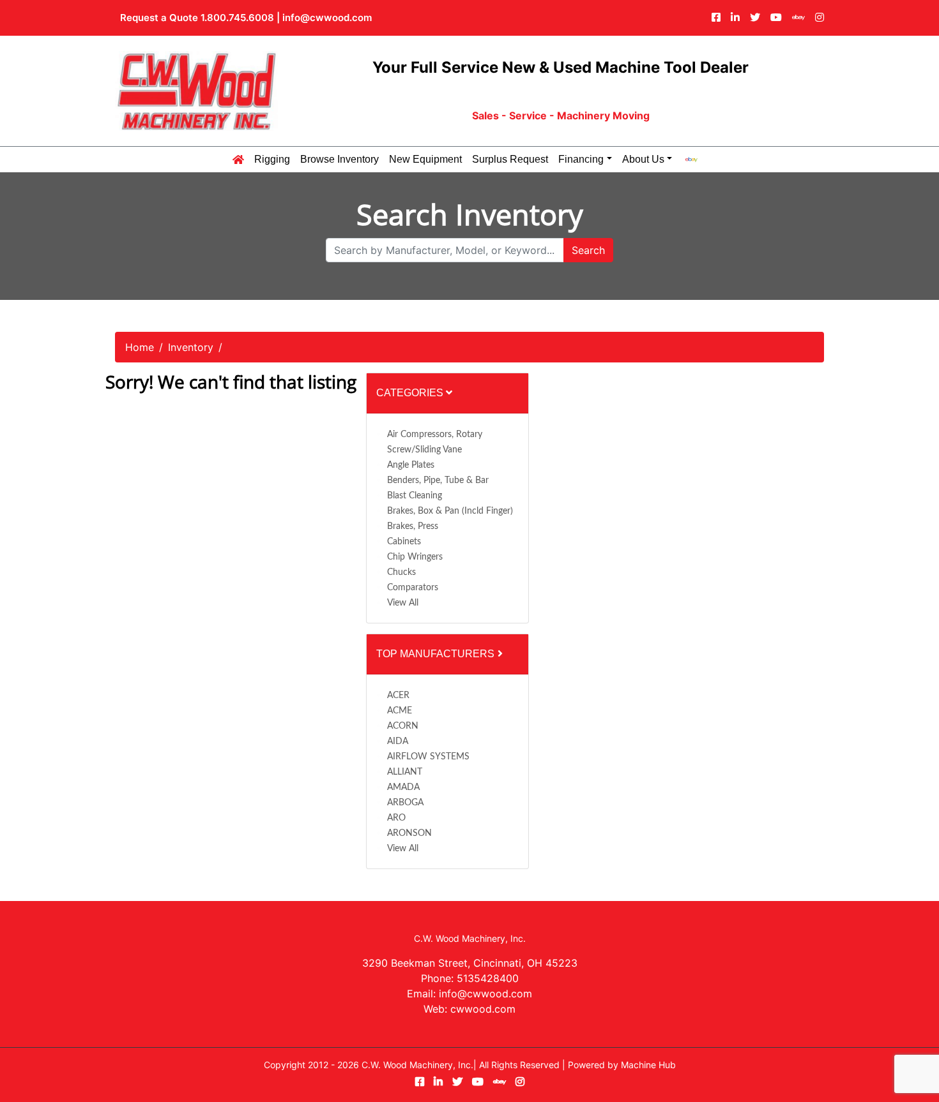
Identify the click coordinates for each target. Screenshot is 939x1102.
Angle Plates (410, 465)
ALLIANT (404, 772)
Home (139, 347)
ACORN (402, 726)
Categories (411, 392)
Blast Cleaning (414, 495)
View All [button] (402, 603)
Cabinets (404, 541)
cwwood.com (482, 1008)
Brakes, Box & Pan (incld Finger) (450, 511)
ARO (396, 818)
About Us (643, 159)
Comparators (412, 587)
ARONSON (409, 833)
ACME (399, 710)
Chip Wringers (415, 557)
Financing (581, 159)
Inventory (190, 347)
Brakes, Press (412, 526)
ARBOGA (405, 802)
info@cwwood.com (327, 17)
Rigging (272, 159)
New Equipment (425, 159)
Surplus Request (510, 159)
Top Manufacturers (436, 653)
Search (588, 250)
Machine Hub (648, 1064)
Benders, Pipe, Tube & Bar (438, 480)
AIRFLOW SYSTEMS (428, 756)
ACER (398, 695)
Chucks (401, 572)
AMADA (403, 787)
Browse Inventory (339, 159)
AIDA (397, 741)
